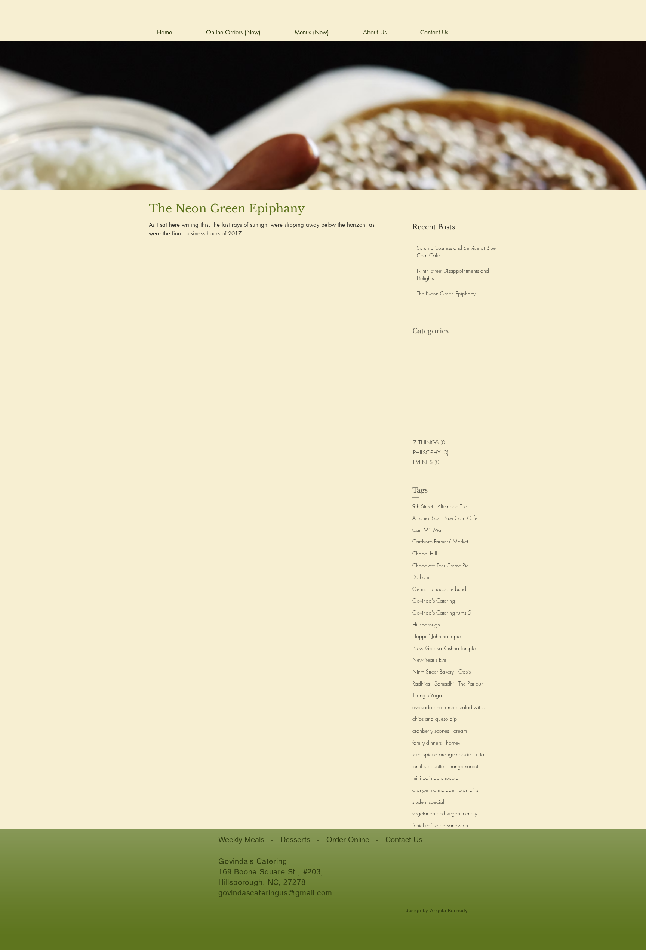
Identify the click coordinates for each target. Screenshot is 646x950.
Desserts (295, 839)
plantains (468, 789)
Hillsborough (426, 624)
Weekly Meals (241, 839)
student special (428, 801)
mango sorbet (463, 766)
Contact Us (403, 839)
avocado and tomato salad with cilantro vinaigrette (449, 707)
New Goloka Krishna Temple (444, 648)
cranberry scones (430, 730)
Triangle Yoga (427, 695)
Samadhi (444, 683)
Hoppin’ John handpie (436, 636)
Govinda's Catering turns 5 (441, 612)
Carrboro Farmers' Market (440, 541)
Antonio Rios (425, 517)
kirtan (481, 754)
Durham (420, 576)
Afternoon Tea (452, 506)
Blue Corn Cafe (460, 517)
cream (460, 730)
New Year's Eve (429, 659)
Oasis (464, 671)
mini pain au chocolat (436, 777)
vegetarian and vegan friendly (444, 813)
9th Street (422, 506)
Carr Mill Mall (427, 529)
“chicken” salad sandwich (440, 825)
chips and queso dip (434, 718)
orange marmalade (433, 789)
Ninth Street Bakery (433, 671)
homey (453, 742)
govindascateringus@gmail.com (275, 892)
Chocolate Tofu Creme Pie (440, 565)
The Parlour (470, 683)
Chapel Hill (424, 553)
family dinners (427, 742)
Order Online (347, 839)
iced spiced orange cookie (441, 754)
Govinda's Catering (433, 600)
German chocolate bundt (439, 588)
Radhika (421, 683)
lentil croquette (428, 766)
